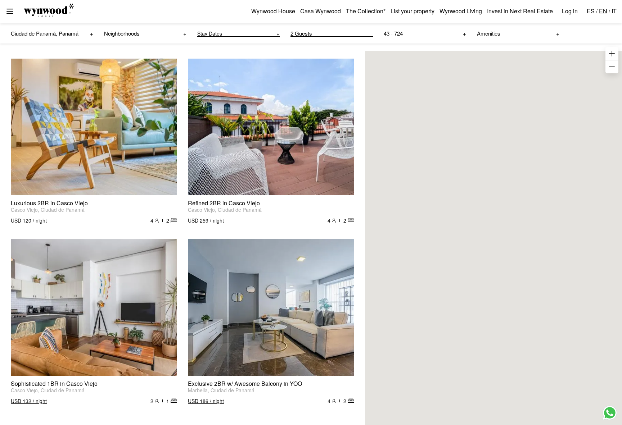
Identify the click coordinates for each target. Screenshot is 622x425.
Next (168, 127)
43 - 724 (393, 33)
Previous (20, 127)
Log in (570, 11)
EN (603, 11)
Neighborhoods (122, 33)
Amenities (488, 33)
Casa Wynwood (320, 11)
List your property (412, 11)
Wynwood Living (461, 11)
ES (591, 11)
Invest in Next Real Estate (520, 11)
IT (614, 11)
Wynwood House (273, 11)
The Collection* (366, 11)
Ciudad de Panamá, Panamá (44, 33)
